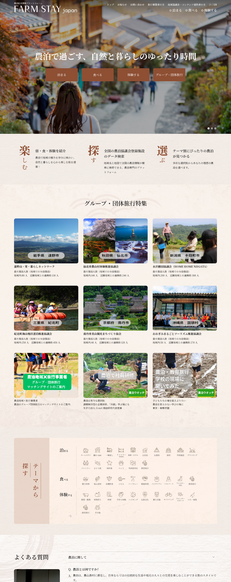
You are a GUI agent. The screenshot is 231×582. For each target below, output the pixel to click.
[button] (208, 128)
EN (215, 4)
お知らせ (122, 4)
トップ (110, 4)
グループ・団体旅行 (169, 74)
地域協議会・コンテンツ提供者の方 (186, 4)
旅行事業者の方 (156, 4)
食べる (193, 10)
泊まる (177, 10)
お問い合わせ (137, 4)
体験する (210, 10)
